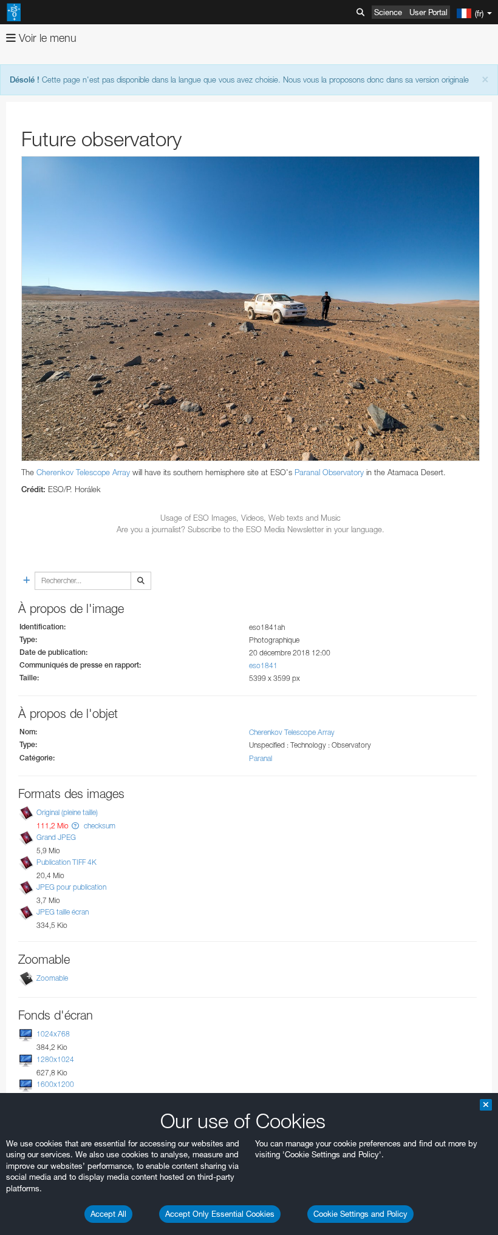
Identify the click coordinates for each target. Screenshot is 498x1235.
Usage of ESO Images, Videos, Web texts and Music (250, 518)
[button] (75, 825)
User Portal (428, 12)
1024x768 (53, 1034)
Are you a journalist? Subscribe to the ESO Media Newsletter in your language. (250, 529)
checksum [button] (98, 825)
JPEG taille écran (62, 911)
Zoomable (52, 978)
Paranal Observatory (329, 472)
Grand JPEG (56, 837)
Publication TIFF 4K (66, 862)
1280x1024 (55, 1059)
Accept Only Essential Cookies (220, 1214)
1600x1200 (55, 1084)
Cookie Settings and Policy (360, 1214)
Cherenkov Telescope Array (83, 472)
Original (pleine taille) (67, 812)
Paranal (260, 758)
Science (388, 12)
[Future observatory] (250, 309)
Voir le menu (46, 38)
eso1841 (263, 665)
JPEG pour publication (71, 887)
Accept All (108, 1214)
